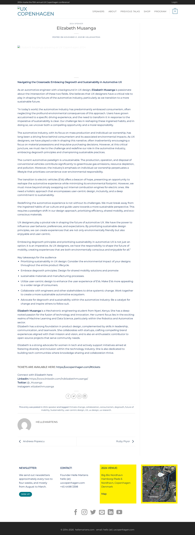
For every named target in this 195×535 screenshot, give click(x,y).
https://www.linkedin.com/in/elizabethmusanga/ (58, 378)
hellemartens (92, 37)
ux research (105, 410)
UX (86, 410)
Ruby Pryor (123, 441)
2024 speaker (76, 24)
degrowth (119, 407)
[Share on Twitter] (73, 396)
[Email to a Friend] (79, 396)
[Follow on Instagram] (84, 512)
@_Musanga (34, 382)
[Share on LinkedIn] (84, 396)
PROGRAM (160, 11)
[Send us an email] (102, 512)
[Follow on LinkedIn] (110, 512)
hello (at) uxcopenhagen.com (118, 529)
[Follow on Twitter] (93, 512)
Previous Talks (130, 11)
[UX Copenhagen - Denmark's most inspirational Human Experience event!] (36, 11)
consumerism (107, 407)
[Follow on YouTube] (119, 512)
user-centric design (74, 410)
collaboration (92, 407)
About (112, 11)
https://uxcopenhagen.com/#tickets (78, 367)
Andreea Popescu (33, 441)
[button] (174, 2)
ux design (94, 410)
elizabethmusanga (42, 386)
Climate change (77, 407)
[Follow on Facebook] (76, 512)
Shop (147, 11)
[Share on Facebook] (68, 396)
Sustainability (57, 410)
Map (104, 493)
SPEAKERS (98, 11)
